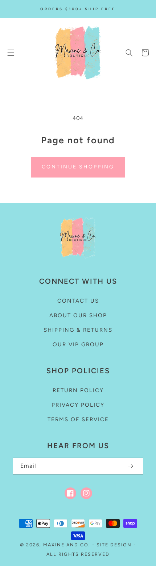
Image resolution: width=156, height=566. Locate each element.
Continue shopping (78, 167)
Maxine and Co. (67, 544)
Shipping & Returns (78, 330)
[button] (11, 53)
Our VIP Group (78, 344)
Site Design (114, 544)
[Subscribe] (130, 466)
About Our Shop (78, 315)
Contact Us (78, 301)
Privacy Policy (78, 405)
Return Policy (78, 390)
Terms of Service (78, 419)
